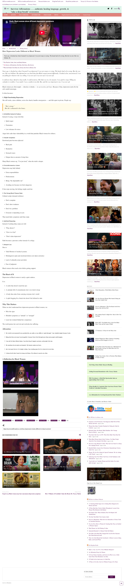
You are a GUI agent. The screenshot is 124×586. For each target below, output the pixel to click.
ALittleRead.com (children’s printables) (14, 4)
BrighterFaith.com (57, 1)
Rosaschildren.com (44, 1)
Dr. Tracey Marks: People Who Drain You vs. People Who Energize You (20, 468)
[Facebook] (112, 8)
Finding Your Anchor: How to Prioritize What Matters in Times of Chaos (102, 60)
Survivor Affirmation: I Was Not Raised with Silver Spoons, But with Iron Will (104, 85)
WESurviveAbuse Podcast (96, 499)
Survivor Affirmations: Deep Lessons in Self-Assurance (104, 272)
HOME (6, 15)
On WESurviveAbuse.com (96, 417)
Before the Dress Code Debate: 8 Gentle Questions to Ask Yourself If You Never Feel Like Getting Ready (61, 451)
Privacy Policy (32, 4)
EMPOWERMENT (93, 57)
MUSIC (56, 15)
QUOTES (13, 15)
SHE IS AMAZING (23, 15)
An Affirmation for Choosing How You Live (17, 452)
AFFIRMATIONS (36, 15)
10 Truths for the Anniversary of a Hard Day (99, 559)
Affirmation (92, 34)
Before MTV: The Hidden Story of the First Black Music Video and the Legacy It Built (103, 112)
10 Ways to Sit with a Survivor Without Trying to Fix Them (103, 562)
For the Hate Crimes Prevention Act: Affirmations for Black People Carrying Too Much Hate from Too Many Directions (104, 138)
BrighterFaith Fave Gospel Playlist (71, 15)
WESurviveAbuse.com (8, 1)
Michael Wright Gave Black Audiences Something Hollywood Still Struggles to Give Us (107, 339)
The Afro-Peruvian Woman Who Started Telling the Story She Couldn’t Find (107, 299)
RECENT (89, 286)
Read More (118, 43)
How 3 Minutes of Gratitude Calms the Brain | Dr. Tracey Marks (63, 494)
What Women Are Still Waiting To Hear (98, 528)
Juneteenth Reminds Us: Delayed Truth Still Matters (101, 531)
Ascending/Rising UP (95, 240)
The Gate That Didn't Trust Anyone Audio (99, 517)
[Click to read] (21, 446)
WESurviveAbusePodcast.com (27, 1)
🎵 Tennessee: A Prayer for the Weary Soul (103, 37)
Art (90, 162)
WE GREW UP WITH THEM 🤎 (100, 220)
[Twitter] (108, 8)
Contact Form (86, 15)
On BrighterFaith (93, 545)
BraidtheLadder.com (72, 1)
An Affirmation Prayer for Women (97, 552)
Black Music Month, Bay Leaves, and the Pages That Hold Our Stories (20, 484)
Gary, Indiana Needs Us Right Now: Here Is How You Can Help (108, 315)
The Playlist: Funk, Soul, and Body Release (15, 62)
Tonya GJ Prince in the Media (89, 1)
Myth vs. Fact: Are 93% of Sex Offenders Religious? (101, 549)
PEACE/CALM (47, 15)
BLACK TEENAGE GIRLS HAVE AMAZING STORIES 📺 (100, 192)
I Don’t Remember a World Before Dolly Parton (106, 290)
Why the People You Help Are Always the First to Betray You (20, 67)
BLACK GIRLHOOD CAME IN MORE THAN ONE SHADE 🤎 (102, 166)
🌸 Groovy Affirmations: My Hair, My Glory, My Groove (19, 65)
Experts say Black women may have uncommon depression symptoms (21, 494)
